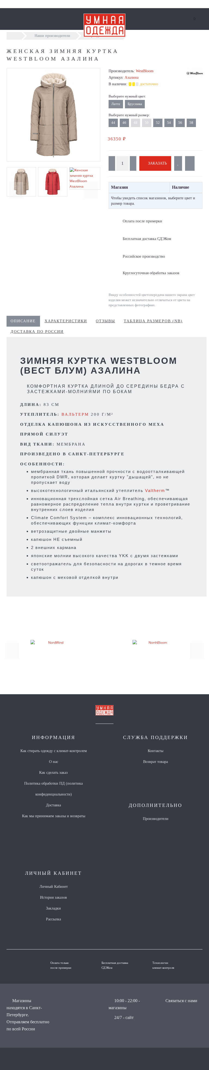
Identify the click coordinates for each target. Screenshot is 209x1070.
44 (113, 123)
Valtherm (155, 490)
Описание (23, 321)
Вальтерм (76, 414)
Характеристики (66, 321)
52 (158, 123)
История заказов (53, 897)
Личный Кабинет (53, 887)
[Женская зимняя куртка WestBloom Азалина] (53, 115)
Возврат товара (155, 762)
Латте (115, 104)
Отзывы (105, 321)
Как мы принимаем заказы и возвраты (53, 816)
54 (169, 123)
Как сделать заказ (53, 773)
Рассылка (53, 919)
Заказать (157, 163)
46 (124, 123)
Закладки (53, 908)
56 (180, 123)
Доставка (53, 805)
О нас (53, 762)
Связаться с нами (181, 1000)
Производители (155, 819)
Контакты (155, 751)
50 (147, 123)
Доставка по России (37, 332)
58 (191, 123)
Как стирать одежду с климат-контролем (53, 751)
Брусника (135, 104)
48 (135, 123)
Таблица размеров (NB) (153, 321)
